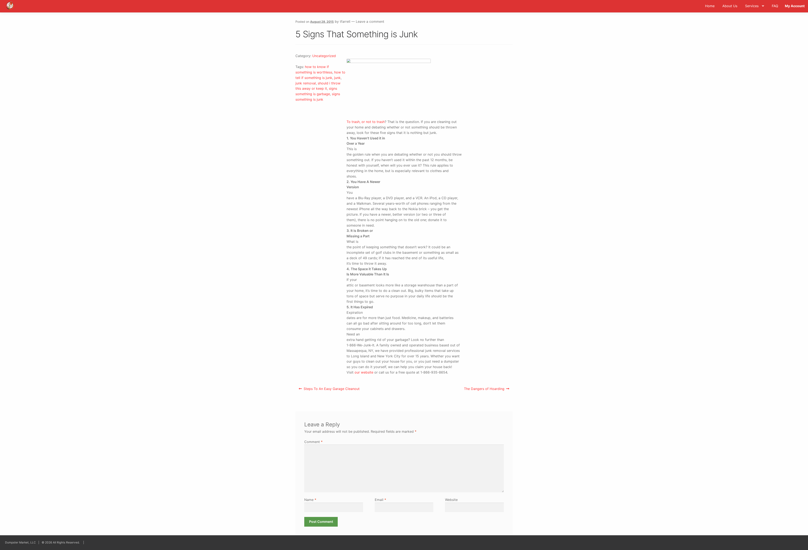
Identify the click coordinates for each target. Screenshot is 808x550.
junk (337, 78)
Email (380, 500)
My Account (795, 6)
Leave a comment (370, 21)
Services (752, 6)
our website (364, 372)
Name (310, 500)
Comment (313, 442)
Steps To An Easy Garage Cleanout (331, 390)
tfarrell (345, 21)
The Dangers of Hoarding (484, 390)
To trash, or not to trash (366, 122)
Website (451, 500)
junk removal (305, 83)
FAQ (775, 6)
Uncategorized (324, 56)
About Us (729, 6)
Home (710, 6)
